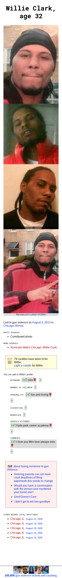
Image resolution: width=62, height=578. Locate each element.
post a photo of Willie (35, 314)
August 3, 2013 (41, 322)
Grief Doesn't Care (25, 496)
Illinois (19, 325)
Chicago (8, 325)
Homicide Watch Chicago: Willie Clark (33, 347)
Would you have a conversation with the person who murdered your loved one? (33, 489)
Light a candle (22, 365)
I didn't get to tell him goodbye (32, 501)
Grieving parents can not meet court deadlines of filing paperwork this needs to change (33, 477)
